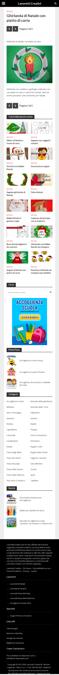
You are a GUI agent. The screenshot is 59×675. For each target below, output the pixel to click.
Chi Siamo (27, 568)
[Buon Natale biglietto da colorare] (17, 231)
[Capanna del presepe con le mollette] (42, 205)
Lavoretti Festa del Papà (20, 593)
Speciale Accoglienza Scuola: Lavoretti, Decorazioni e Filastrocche (36, 522)
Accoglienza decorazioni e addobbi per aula (35, 383)
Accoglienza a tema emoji (31, 360)
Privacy (26, 571)
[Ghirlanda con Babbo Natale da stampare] (42, 231)
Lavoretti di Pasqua (18, 588)
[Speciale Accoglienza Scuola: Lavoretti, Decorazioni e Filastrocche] (11, 522)
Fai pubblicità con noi (41, 568)
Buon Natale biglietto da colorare (17, 245)
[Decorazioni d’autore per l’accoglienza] (11, 499)
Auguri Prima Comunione (21, 615)
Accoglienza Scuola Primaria (32, 372)
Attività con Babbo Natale (15, 167)
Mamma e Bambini (15, 633)
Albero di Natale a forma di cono (15, 142)
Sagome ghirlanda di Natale (16, 193)
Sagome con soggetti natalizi (40, 142)
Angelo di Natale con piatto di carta (16, 271)
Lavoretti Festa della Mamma (22, 598)
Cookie (34, 571)
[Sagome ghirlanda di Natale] (17, 179)
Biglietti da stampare (15, 643)
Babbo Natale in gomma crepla (14, 219)
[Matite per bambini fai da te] (11, 511)
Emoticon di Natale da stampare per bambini (41, 271)
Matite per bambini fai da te (32, 510)
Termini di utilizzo (14, 571)
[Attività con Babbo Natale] (17, 153)
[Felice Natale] (42, 179)
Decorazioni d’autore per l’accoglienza (31, 499)
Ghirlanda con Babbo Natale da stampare (40, 245)
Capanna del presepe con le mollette (40, 219)
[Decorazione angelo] (42, 153)
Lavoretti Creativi (29, 3)
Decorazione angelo (40, 166)
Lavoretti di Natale (17, 584)
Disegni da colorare (15, 638)
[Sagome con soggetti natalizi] (42, 127)
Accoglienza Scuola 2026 (20, 603)
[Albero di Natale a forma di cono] (17, 127)
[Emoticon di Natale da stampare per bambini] (42, 257)
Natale (10, 11)
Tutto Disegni (12, 628)
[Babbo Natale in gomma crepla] (17, 205)
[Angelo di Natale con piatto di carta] (17, 257)
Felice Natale (37, 192)
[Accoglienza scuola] (29, 321)
